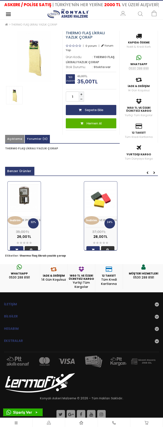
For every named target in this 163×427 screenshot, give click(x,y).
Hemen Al (92, 123)
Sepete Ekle (92, 110)
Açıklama (14, 139)
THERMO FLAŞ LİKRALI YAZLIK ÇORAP (34, 25)
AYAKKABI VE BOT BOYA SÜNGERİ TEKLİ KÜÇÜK (116, 220)
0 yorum (91, 46)
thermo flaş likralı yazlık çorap (43, 256)
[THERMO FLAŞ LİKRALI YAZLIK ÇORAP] (33, 56)
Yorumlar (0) (37, 139)
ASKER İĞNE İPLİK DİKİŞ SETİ (26, 220)
